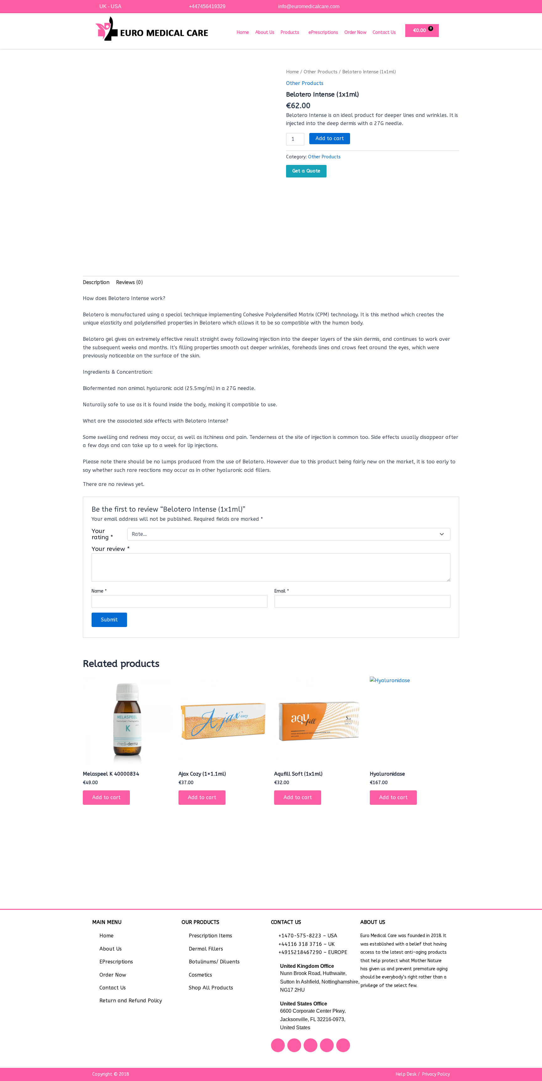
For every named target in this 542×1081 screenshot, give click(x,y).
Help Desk (406, 1074)
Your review (111, 548)
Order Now (355, 32)
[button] (292, 33)
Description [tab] (96, 282)
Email (281, 591)
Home (243, 32)
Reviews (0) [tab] (129, 282)
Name (99, 591)
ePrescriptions (323, 32)
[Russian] (447, 5)
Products (290, 32)
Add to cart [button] (106, 797)
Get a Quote (306, 171)
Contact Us (384, 32)
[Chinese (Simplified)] (434, 5)
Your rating (102, 534)
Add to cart (330, 138)
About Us (264, 32)
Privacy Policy (436, 1074)
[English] (441, 5)
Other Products (320, 72)
